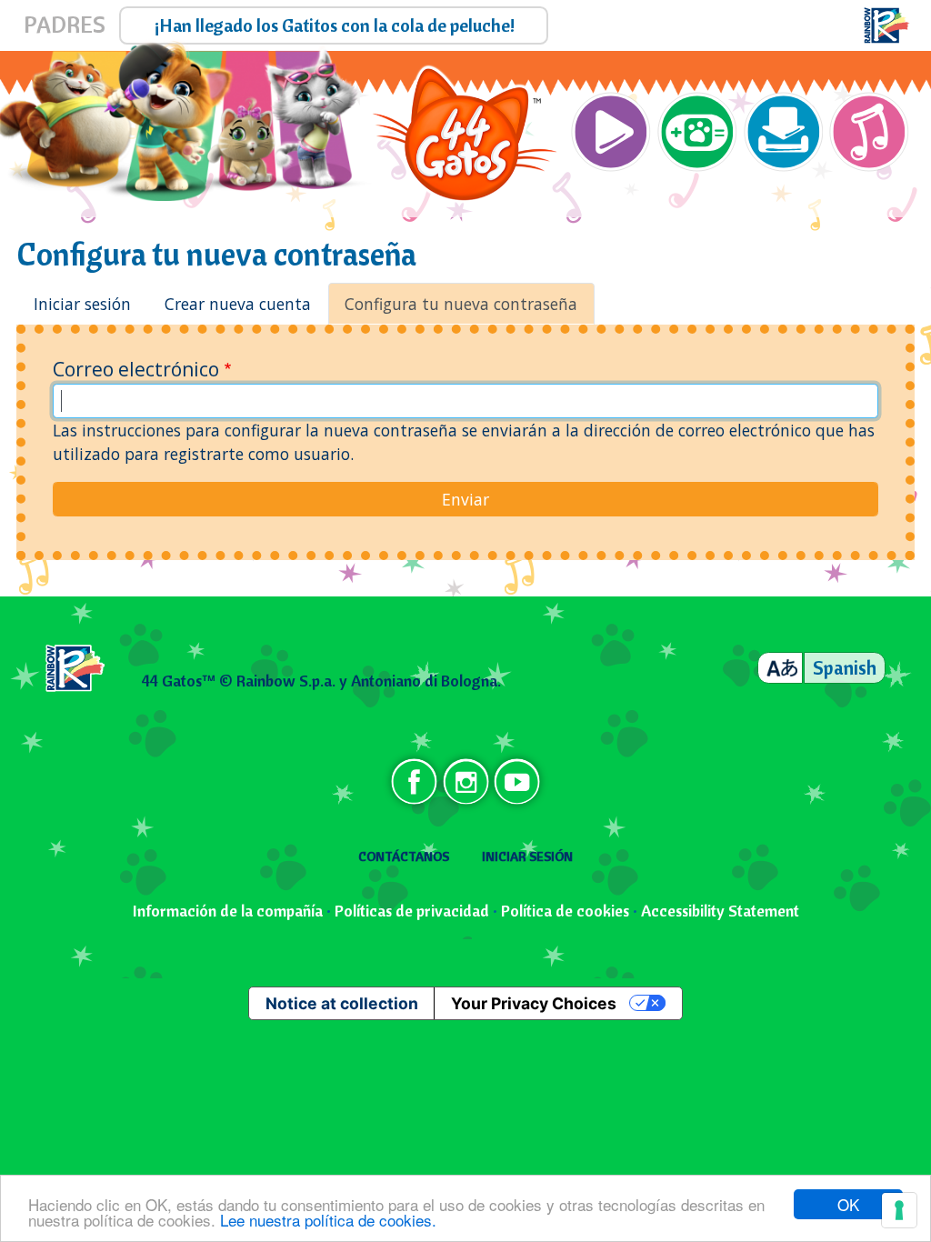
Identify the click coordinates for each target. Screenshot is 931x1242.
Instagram (465, 782)
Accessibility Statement (720, 910)
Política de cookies (565, 910)
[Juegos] (697, 134)
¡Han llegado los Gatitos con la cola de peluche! (335, 25)
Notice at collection (341, 1003)
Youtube (516, 782)
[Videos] (611, 134)
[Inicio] (465, 134)
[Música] (869, 134)
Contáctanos (403, 856)
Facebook (414, 782)
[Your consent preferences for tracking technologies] (899, 1210)
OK (848, 1204)
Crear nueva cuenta (238, 304)
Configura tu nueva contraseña (461, 304)
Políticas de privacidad (412, 910)
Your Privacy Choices (533, 1003)
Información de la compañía (228, 910)
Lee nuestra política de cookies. (328, 1219)
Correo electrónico (136, 369)
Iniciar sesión (82, 304)
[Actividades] (783, 134)
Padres (64, 25)
